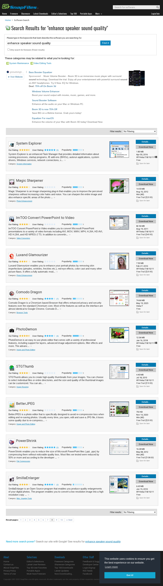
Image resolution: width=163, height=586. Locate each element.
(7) (57, 299)
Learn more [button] (111, 567)
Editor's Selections (35, 561)
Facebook (87, 574)
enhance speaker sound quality (103, 541)
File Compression (23, 461)
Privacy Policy (10, 571)
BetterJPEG (25, 404)
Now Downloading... (64, 574)
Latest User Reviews (36, 564)
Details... (146, 142)
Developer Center (91, 564)
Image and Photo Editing (26, 350)
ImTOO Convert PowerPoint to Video (45, 218)
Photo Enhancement (24, 201)
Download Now (146, 147)
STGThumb (25, 366)
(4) (57, 336)
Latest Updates (62, 571)
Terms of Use (10, 574)
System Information (24, 164)
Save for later (144, 163)
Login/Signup (89, 568)
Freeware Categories (64, 561)
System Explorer (29, 143)
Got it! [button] (130, 575)
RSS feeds (87, 571)
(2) (57, 447)
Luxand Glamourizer (32, 255)
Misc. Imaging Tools (24, 498)
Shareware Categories (65, 564)
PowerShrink (26, 441)
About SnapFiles (11, 568)
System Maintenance (19, 63)
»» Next (69, 520)
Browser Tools (22, 313)
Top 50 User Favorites (37, 568)
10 (61, 520)
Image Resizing (22, 387)
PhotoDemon (26, 329)
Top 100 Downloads (64, 568)
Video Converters (23, 238)
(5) (57, 150)
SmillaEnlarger (27, 478)
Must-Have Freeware (36, 574)
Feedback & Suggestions (94, 561)
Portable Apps (33, 571)
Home (8, 20)
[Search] (156, 7)
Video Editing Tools (42, 63)
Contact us (8, 564)
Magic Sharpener (29, 181)
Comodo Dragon (29, 292)
